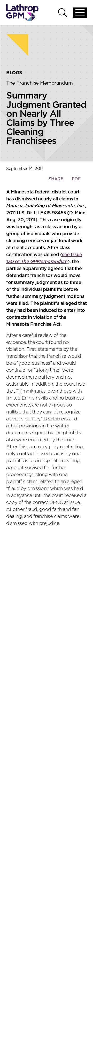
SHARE (56, 181)
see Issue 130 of (44, 258)
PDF (76, 179)
